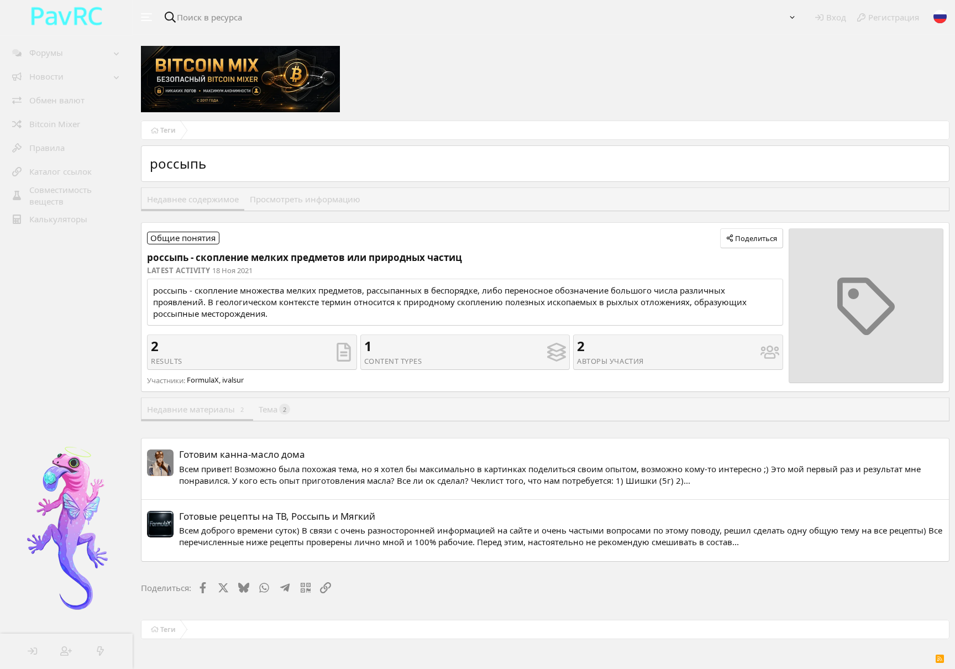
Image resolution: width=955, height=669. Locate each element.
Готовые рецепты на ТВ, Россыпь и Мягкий (277, 516)
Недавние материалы (195, 409)
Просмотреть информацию (305, 199)
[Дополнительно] (792, 17)
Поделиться (756, 238)
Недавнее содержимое (193, 199)
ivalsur (233, 380)
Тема (272, 409)
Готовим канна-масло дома (242, 454)
